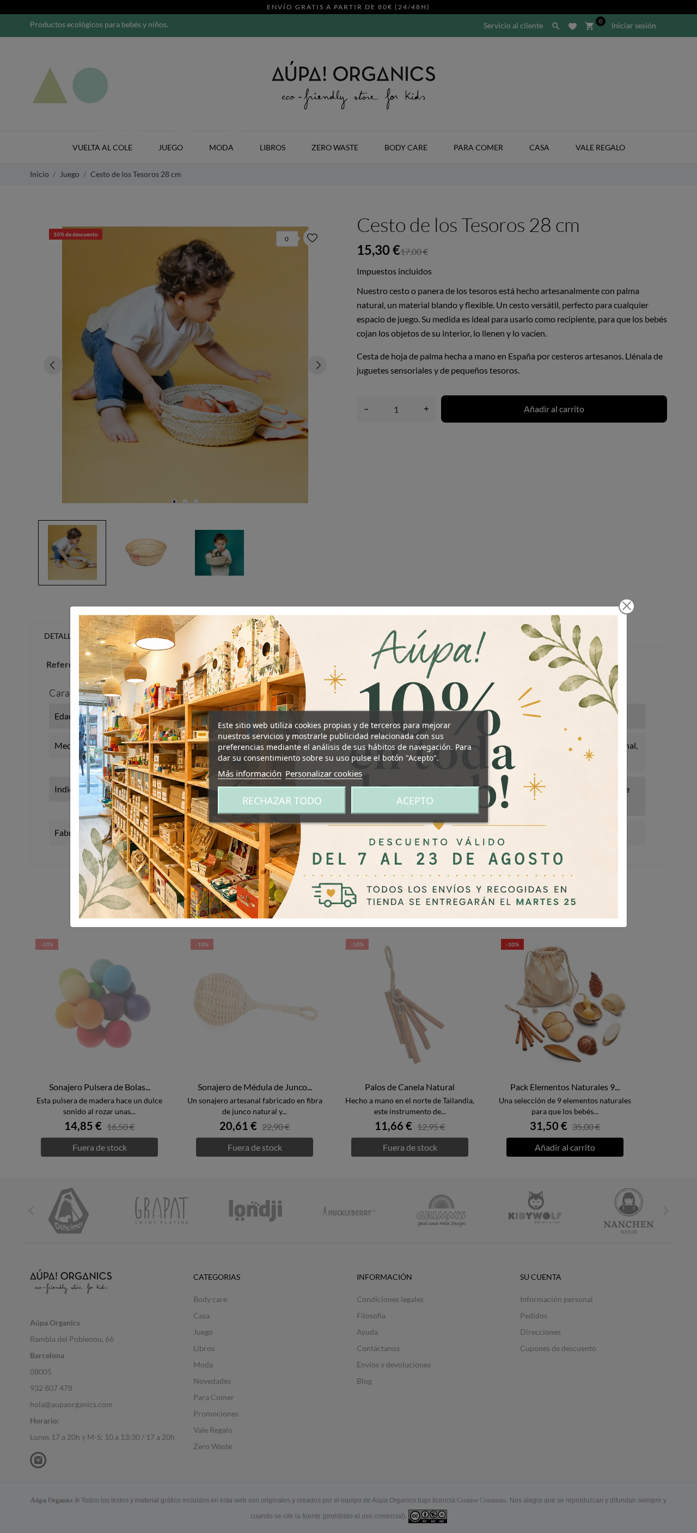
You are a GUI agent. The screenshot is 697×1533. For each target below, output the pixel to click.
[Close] (627, 606)
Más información (250, 772)
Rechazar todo (282, 800)
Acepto (414, 800)
